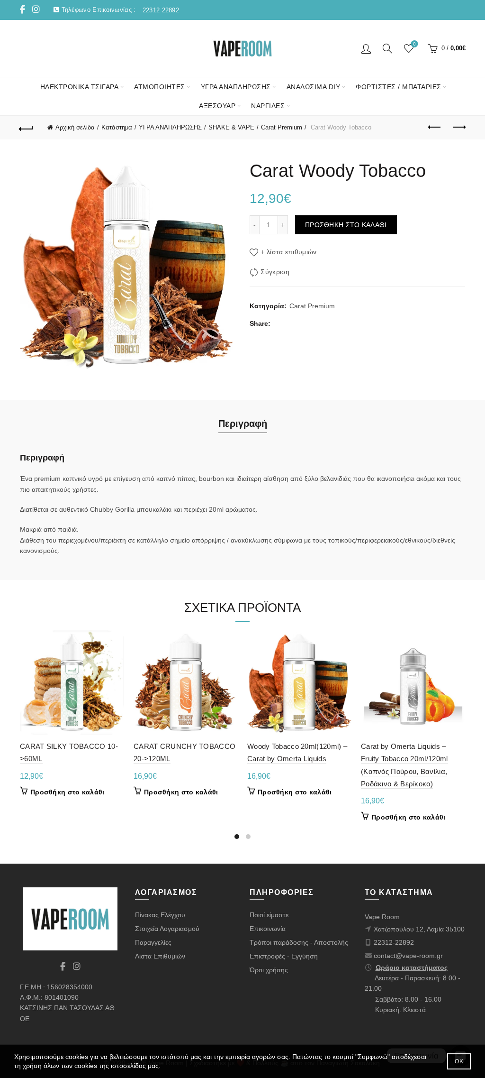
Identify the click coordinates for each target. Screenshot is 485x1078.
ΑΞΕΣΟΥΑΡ (217, 106)
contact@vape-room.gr (408, 955)
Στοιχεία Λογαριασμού (167, 928)
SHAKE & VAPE (231, 127)
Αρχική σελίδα (75, 127)
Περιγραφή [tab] (242, 423)
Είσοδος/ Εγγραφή (366, 48)
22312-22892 (394, 942)
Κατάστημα (116, 127)
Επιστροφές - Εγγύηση (284, 956)
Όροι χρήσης (269, 970)
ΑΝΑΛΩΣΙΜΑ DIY (314, 87)
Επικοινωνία (268, 928)
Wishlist (414, 43)
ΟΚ (459, 1061)
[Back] (26, 127)
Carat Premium (281, 127)
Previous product (435, 127)
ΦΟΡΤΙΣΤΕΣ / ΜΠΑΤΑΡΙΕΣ (398, 87)
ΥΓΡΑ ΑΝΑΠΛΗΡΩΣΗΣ (236, 87)
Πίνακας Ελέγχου (160, 915)
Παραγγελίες (153, 942)
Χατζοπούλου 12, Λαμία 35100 (419, 929)
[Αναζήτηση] (387, 48)
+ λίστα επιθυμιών (288, 252)
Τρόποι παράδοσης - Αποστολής (299, 942)
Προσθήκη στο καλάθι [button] (67, 792)
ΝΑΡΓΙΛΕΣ (268, 106)
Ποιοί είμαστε (269, 915)
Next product (458, 127)
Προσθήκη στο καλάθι (346, 225)
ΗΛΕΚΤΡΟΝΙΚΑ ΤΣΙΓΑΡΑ (79, 87)
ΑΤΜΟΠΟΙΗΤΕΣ (159, 87)
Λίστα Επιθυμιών (160, 956)
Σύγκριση (274, 272)
